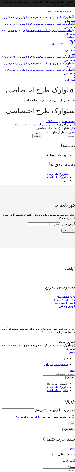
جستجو (37, 136)
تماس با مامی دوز (64, 302)
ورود (71, 423)
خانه (72, 100)
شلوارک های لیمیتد (57, 177)
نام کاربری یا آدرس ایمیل (55, 410)
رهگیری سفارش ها (64, 299)
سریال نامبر (60, 100)
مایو (65, 180)
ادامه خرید (69, 460)
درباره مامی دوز (65, 296)
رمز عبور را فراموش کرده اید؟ (33, 416)
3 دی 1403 (52, 121)
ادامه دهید (69, 429)
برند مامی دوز (67, 121)
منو (73, 53)
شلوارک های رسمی (57, 173)
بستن (72, 352)
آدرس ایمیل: (67, 224)
